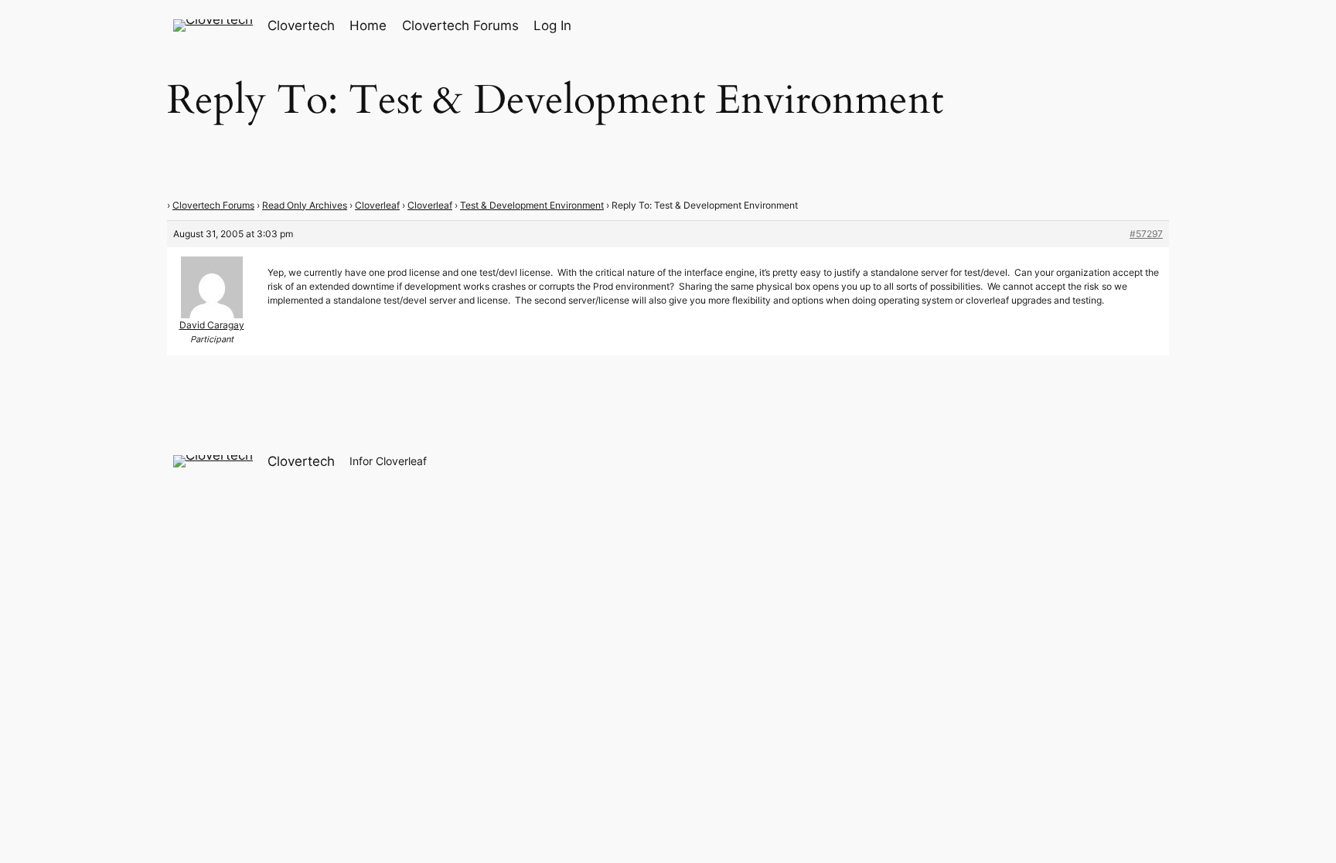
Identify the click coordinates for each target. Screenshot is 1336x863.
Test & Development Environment (532, 205)
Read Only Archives (304, 205)
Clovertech (301, 25)
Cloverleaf (377, 205)
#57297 (1146, 234)
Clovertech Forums (213, 205)
